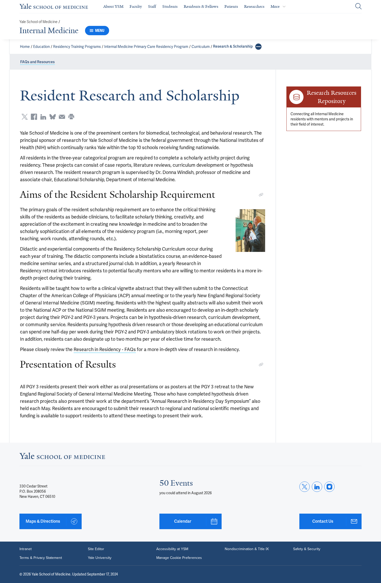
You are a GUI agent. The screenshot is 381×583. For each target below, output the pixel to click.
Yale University (99, 558)
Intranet (25, 549)
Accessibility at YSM (172, 549)
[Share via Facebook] (34, 117)
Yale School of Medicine (38, 22)
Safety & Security (306, 549)
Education (41, 46)
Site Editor (96, 549)
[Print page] (71, 117)
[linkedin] (317, 487)
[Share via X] (25, 117)
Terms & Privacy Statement (40, 558)
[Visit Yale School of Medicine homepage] (62, 457)
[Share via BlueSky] (53, 117)
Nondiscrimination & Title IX (247, 549)
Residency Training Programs (77, 46)
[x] (304, 487)
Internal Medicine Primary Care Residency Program (146, 46)
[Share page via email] (62, 117)
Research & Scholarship (233, 46)
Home (25, 46)
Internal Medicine (48, 30)
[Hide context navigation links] (258, 46)
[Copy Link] (261, 195)
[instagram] (329, 487)
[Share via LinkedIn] (43, 117)
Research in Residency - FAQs (105, 349)
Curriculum (201, 46)
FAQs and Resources (37, 62)
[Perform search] (358, 6)
